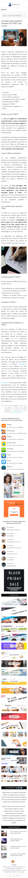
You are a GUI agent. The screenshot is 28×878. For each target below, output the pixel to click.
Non (18, 875)
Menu (4, 10)
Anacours (14, 707)
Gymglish (14, 734)
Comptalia (14, 751)
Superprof (14, 698)
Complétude (14, 628)
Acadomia (14, 602)
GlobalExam (23, 364)
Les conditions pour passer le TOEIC (13, 99)
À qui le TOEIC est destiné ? (11, 97)
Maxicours (14, 690)
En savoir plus (20, 872)
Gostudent (14, 760)
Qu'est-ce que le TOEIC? (9, 95)
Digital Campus (14, 663)
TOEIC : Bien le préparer (14, 15)
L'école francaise (14, 778)
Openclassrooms (14, 654)
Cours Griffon (14, 681)
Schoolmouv (14, 716)
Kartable (14, 743)
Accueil (4, 15)
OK (10, 875)
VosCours (14, 769)
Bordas (14, 619)
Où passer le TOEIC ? (8, 104)
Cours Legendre (14, 637)
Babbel (14, 610)
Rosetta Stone (14, 672)
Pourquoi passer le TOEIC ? (10, 102)
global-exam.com (17, 412)
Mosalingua (14, 725)
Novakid (14, 646)
